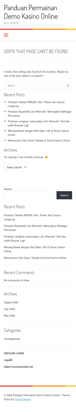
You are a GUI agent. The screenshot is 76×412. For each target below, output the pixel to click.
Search (8, 189)
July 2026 (9, 309)
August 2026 (11, 302)
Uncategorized (12, 339)
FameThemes (22, 399)
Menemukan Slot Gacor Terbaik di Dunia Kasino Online (39, 140)
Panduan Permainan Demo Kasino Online (31, 12)
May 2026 (9, 315)
